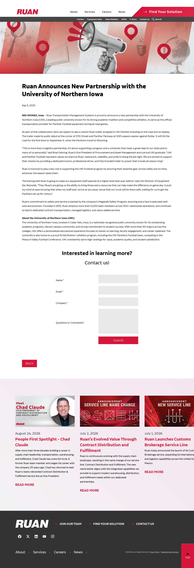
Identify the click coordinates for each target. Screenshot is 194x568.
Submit (118, 340)
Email (59, 291)
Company (61, 303)
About (20, 552)
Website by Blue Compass (170, 552)
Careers (60, 552)
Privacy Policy (154, 552)
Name (59, 280)
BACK (29, 363)
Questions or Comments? (70, 322)
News (78, 552)
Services (39, 552)
